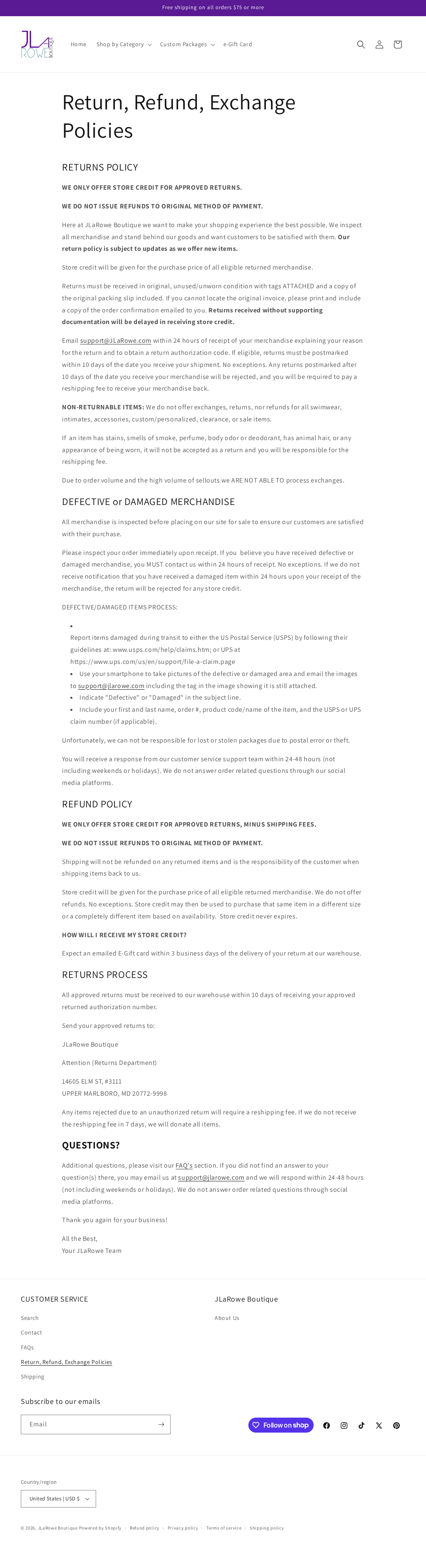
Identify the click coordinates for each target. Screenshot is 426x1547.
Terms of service (223, 1528)
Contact (31, 1332)
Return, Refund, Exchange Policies (66, 1362)
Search (30, 1318)
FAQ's (184, 1165)
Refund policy (144, 1528)
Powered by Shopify (100, 1528)
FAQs (27, 1347)
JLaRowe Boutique (58, 1528)
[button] (123, 44)
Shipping (33, 1376)
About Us (227, 1318)
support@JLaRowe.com (115, 340)
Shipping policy (267, 1528)
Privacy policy (183, 1528)
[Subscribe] (161, 1424)
